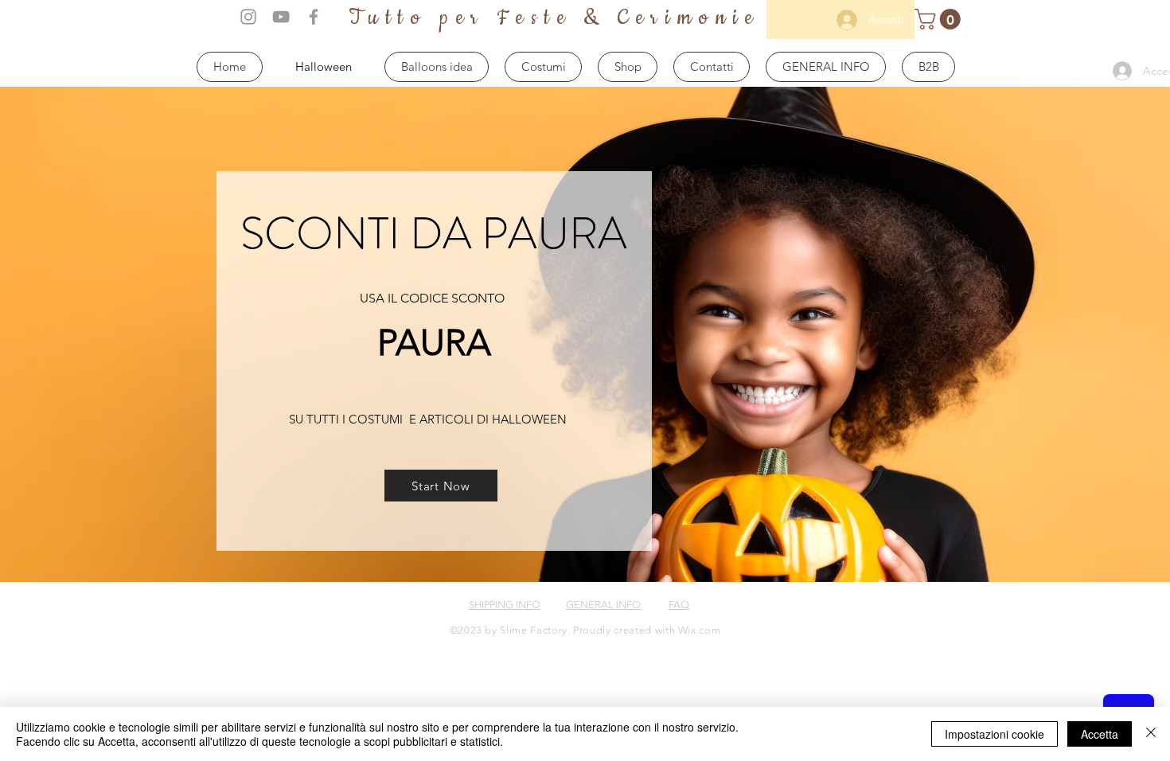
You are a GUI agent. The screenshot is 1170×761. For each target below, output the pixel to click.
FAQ (679, 605)
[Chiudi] (1150, 734)
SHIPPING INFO (504, 605)
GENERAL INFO (603, 605)
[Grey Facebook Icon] (313, 16)
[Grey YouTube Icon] (281, 16)
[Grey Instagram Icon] (248, 16)
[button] (940, 19)
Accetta (1099, 734)
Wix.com (699, 630)
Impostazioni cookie (994, 734)
